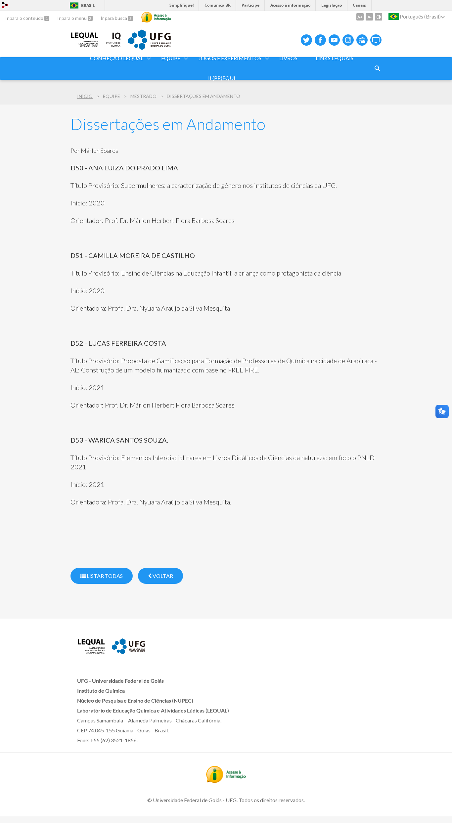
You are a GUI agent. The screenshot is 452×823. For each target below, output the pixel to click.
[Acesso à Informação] (156, 17)
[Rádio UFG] (362, 40)
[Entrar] (5, 6)
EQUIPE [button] (170, 58)
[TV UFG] (376, 40)
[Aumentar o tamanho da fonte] (360, 17)
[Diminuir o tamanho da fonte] (369, 17)
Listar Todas (104, 576)
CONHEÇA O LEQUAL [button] (116, 58)
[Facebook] (320, 40)
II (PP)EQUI (221, 78)
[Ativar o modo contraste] (378, 17)
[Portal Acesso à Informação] (226, 780)
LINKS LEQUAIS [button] (334, 58)
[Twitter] (306, 40)
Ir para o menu (72, 18)
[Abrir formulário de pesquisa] (378, 68)
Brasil (88, 5)
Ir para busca (114, 18)
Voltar (162, 576)
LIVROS (288, 58)
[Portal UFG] (149, 47)
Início (85, 96)
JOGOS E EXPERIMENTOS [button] (230, 58)
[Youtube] (334, 40)
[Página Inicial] (84, 45)
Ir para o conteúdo (24, 18)
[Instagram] (348, 40)
